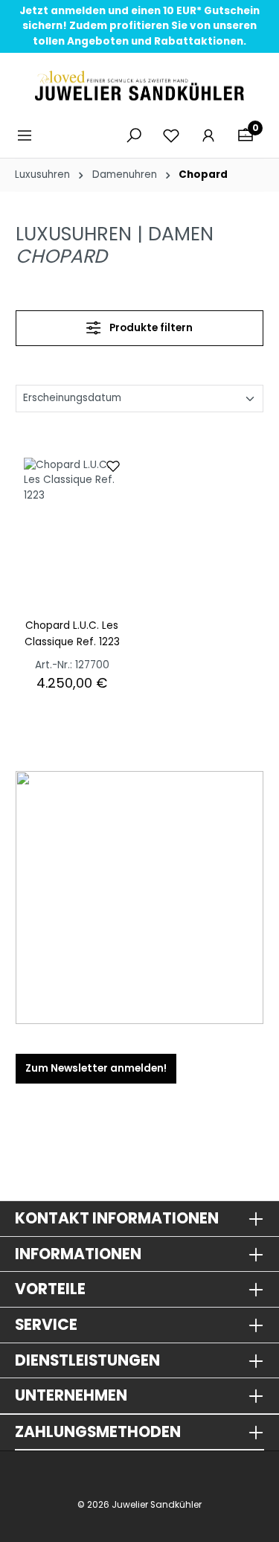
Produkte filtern (150, 328)
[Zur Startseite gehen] (139, 85)
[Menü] (29, 136)
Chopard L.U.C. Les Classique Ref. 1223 (72, 633)
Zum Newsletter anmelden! (96, 1068)
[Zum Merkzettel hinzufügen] (113, 465)
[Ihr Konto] (208, 136)
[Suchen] (134, 136)
